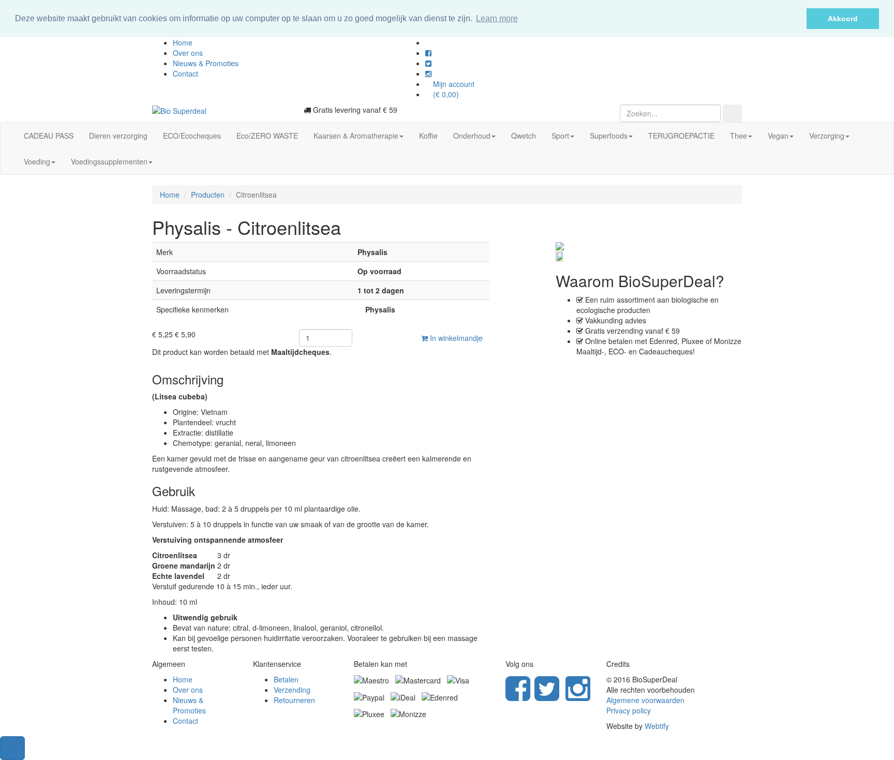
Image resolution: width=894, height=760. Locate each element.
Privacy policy (628, 710)
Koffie (428, 135)
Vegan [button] (778, 135)
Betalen (286, 679)
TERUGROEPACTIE (681, 135)
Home (182, 42)
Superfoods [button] (609, 135)
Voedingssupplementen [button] (109, 161)
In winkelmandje (455, 338)
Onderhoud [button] (471, 135)
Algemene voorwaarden (645, 700)
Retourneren (294, 700)
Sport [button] (560, 135)
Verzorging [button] (826, 135)
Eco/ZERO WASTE (267, 135)
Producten (208, 194)
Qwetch (523, 135)
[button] (12, 748)
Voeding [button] (37, 161)
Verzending (292, 689)
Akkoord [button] (843, 18)
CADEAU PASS (48, 135)
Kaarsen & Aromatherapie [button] (356, 135)
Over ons (188, 53)
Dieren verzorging (118, 135)
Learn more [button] (497, 18)
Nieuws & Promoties (206, 63)
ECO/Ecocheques (192, 135)
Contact (185, 73)
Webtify (657, 726)
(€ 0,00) (445, 94)
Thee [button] (738, 135)
